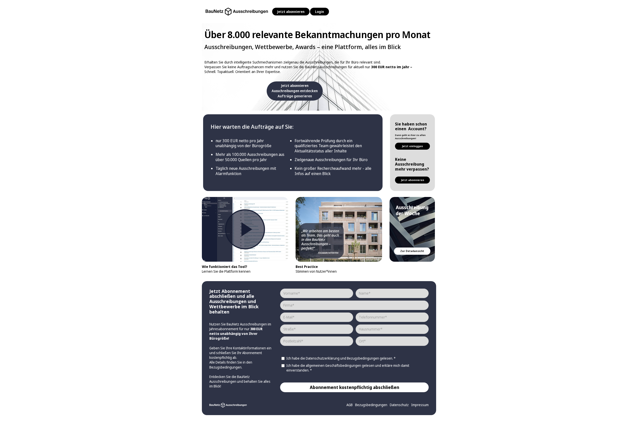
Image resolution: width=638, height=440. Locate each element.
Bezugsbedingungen (225, 367)
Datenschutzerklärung (322, 358)
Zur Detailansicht (412, 251)
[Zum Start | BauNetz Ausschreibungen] (228, 404)
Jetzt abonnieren (291, 11)
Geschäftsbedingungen (343, 365)
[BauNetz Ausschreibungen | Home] (237, 10)
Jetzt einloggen (412, 146)
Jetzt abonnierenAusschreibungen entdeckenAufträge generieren (295, 90)
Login (319, 11)
